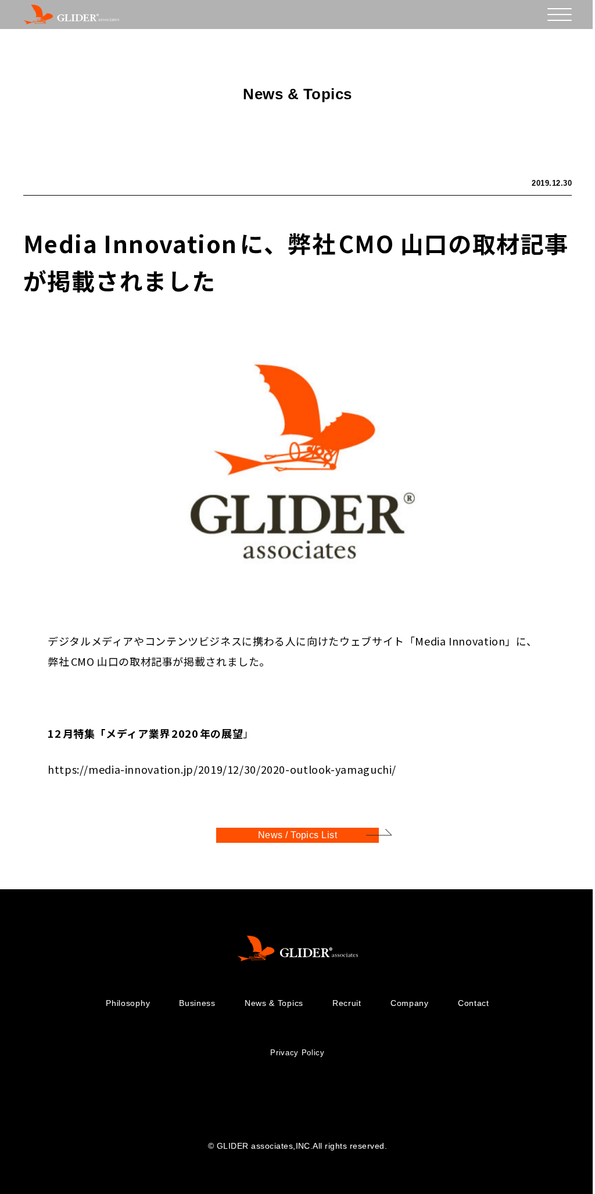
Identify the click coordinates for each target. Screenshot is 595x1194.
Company (409, 1003)
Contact (473, 1003)
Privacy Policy (297, 1052)
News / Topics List (298, 835)
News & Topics (274, 1003)
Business (197, 1003)
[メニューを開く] (559, 14)
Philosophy (128, 1003)
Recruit (346, 1003)
